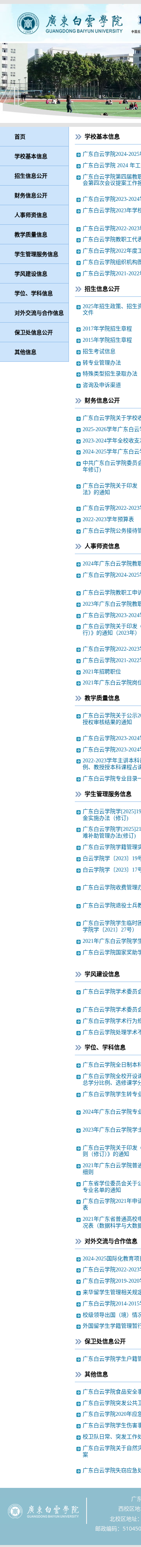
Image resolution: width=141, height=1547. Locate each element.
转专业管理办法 (102, 363)
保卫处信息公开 (33, 332)
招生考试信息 (99, 351)
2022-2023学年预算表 (108, 519)
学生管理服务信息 (36, 254)
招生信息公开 (30, 175)
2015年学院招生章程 (107, 340)
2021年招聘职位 (102, 672)
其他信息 (25, 352)
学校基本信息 (30, 156)
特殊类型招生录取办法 (110, 374)
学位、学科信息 (33, 293)
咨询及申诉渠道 (102, 385)
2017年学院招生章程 (107, 329)
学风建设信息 (30, 273)
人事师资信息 (30, 214)
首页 (19, 136)
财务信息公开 (30, 195)
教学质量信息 (30, 234)
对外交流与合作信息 (39, 312)
